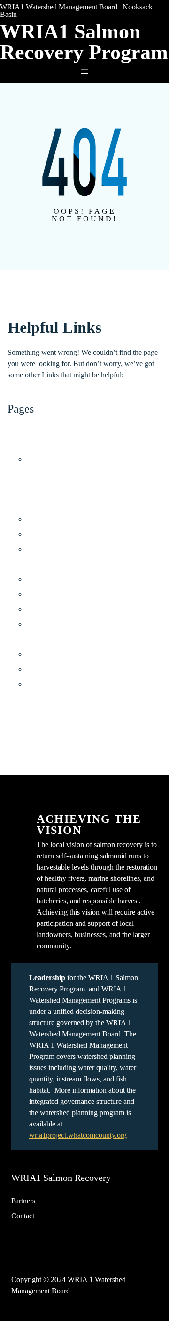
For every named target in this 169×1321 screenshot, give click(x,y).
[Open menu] (84, 71)
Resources (23, 564)
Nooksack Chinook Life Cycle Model (82, 534)
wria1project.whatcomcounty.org (78, 1135)
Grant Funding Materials (62, 579)
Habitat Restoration (55, 519)
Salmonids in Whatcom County (72, 684)
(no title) (38, 459)
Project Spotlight (32, 489)
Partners (23, 1201)
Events (18, 444)
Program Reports (51, 609)
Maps (16, 474)
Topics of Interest (33, 699)
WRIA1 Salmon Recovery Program (84, 42)
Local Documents (52, 594)
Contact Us (24, 429)
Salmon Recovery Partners (65, 669)
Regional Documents (57, 624)
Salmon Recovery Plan (42, 639)
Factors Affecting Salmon (64, 654)
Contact (22, 1216)
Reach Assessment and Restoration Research (92, 549)
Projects (19, 504)
